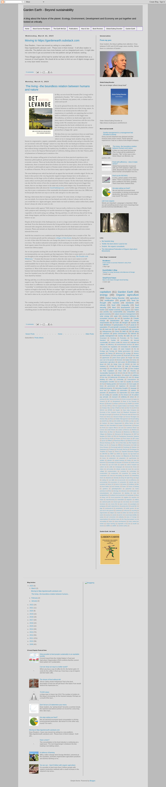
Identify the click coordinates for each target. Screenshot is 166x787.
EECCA (102, 410)
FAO (134, 364)
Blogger (92, 781)
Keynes (136, 425)
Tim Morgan (133, 449)
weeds (102, 525)
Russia (113, 445)
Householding (134, 418)
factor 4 (118, 484)
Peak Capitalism (108, 371)
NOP (135, 434)
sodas (101, 517)
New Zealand (134, 368)
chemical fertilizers (129, 316)
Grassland (103, 338)
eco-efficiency (132, 480)
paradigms (133, 504)
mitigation (113, 390)
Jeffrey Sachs (129, 423)
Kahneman (128, 425)
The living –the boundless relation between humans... (50, 594)
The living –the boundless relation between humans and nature (124, 147)
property (105, 347)
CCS (103, 405)
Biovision (109, 403)
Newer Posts (30, 334)
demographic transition (107, 381)
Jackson (104, 423)
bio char (104, 377)
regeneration (104, 512)
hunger (130, 357)
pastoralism (123, 390)
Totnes (117, 451)
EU (135, 349)
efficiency (111, 344)
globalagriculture (117, 488)
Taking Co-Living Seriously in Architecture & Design (119, 272)
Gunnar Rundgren (131, 416)
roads (118, 512)
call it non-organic (108, 201)
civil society (109, 469)
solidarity (121, 517)
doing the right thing (127, 477)
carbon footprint (132, 464)
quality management (107, 336)
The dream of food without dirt (50, 679)
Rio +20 (115, 443)
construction (114, 473)
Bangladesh (116, 401)
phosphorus (112, 392)
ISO (130, 331)
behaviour (103, 462)
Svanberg (126, 447)
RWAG (110, 440)
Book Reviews (98, 29)
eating (104, 480)
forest (101, 386)
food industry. (116, 486)
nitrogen (125, 323)
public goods (130, 508)
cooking (134, 473)
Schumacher (127, 445)
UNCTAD (104, 453)
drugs (137, 477)
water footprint (125, 349)
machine (134, 497)
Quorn (104, 440)
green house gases (118, 357)
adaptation (122, 458)
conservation (104, 473)
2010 (32, 641)
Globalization (114, 321)
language (133, 388)
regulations (114, 347)
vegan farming (110, 523)
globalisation (118, 325)
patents (133, 390)
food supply (133, 384)
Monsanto (118, 434)
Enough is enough (105, 414)
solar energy (104, 316)
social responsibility (131, 515)
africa (137, 331)
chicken (125, 342)
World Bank (135, 456)
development (125, 307)
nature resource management (125, 314)
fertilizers (131, 484)
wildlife (108, 525)
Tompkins (102, 451)
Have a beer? (44, 740)
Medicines (127, 432)
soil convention (111, 517)
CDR (108, 405)
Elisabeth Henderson (129, 412)
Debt (122, 408)
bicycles (119, 462)
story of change (131, 517)
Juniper (120, 425)
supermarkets (104, 519)
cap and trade (112, 464)
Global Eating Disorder (114, 29)
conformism (132, 471)
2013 (32, 632)
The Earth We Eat (59, 29)
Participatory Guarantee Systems (129, 436)
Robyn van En (104, 445)
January (34, 601)
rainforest (119, 510)
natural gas (116, 501)
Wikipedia (126, 456)
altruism (109, 460)
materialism (120, 499)
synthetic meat (114, 519)
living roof (105, 497)
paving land (125, 506)
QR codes (136, 438)
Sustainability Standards (107, 373)
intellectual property (106, 388)
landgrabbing (104, 495)
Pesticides (123, 338)
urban (110, 521)
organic (127, 310)
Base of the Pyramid (129, 401)
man (116, 329)
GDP (134, 336)
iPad (109, 491)
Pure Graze (126, 438)
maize (101, 499)
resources (135, 329)
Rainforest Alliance (119, 440)
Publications (73, 29)
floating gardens (111, 384)
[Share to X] (46, 72)
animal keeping (119, 460)
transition (126, 318)
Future (102, 416)
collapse (102, 344)
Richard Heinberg (105, 443)
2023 (32, 586)
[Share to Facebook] (49, 72)
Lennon (102, 429)
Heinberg (103, 366)
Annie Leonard (126, 399)
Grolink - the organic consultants (113, 246)
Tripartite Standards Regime (130, 451)
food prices (122, 384)
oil (127, 325)
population (103, 327)
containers (125, 473)
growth (123, 300)
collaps (102, 471)
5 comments (30, 324)
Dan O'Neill (115, 408)
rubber (124, 512)
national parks (106, 501)
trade (101, 325)
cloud (129, 469)
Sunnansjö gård (116, 447)
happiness (122, 386)
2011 (32, 638)
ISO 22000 (117, 421)
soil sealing (105, 395)
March (33, 588)
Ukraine (102, 456)
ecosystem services (107, 318)
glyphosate (105, 357)
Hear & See (85, 29)
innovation (133, 386)
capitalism (105, 291)
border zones (135, 462)
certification (109, 300)
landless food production (117, 495)
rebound (126, 510)
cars (130, 377)
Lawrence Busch (131, 427)
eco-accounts (121, 480)
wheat (132, 397)
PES (115, 436)
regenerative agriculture (107, 362)
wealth (135, 523)
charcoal (127, 467)
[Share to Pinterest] (51, 72)
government (111, 386)
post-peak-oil (109, 508)
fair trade (116, 323)
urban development (120, 521)
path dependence (113, 506)
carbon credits (115, 342)
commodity (120, 379)
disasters (108, 477)
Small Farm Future (109, 278)
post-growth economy (118, 327)
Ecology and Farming (107, 351)
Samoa (110, 353)
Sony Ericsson (104, 447)
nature (136, 310)
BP (109, 401)
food (113, 305)
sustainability (117, 312)
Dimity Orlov (117, 364)
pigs (101, 508)
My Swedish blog (108, 241)
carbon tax (103, 467)
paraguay (103, 506)
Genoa (108, 416)
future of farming (134, 486)
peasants (103, 392)
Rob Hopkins (133, 443)
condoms (123, 471)
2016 (32, 623)
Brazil (101, 364)
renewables (124, 347)
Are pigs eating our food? (121, 188)
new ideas (126, 501)
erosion (136, 381)
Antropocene (107, 331)
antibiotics (136, 375)
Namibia (102, 436)
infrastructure (117, 493)
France (135, 414)
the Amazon (125, 395)
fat (103, 384)
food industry (106, 355)
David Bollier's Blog (110, 270)
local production (116, 497)
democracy (119, 353)
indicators (124, 491)
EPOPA (110, 410)
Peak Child (122, 371)
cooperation (103, 475)
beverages (111, 462)
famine (125, 484)
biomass (123, 377)
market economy (115, 310)
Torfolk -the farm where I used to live (114, 244)
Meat (114, 307)
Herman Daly (104, 418)
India (126, 366)
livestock (119, 360)
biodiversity (113, 377)
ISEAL (119, 366)
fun (101, 329)
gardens (105, 488)
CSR (108, 364)
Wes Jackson (117, 456)
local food (103, 390)
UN (119, 373)
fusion (124, 486)
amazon (126, 375)
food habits (105, 486)
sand (135, 512)
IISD (110, 421)
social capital (134, 392)
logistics (126, 497)
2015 (32, 626)
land (134, 493)
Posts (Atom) (38, 338)
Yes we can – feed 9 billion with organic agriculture (57, 765)
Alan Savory (110, 399)
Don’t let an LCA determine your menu (53, 705)
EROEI (127, 364)
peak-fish (134, 506)
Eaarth (118, 410)
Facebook (116, 414)
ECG (135, 408)
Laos (122, 427)
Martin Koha (103, 432)
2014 (32, 629)
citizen (102, 469)
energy (104, 294)
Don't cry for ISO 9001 (120, 176)
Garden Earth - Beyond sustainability (48, 10)
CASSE (136, 403)
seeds (114, 515)
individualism (133, 491)
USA (123, 373)
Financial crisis (126, 414)
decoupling (118, 475)
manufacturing (110, 499)
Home (27, 29)
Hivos (111, 418)
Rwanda (133, 371)
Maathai (134, 429)
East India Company (129, 410)
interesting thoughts (121, 388)
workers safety (123, 525)
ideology (116, 491)
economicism (104, 482)
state (128, 336)
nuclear (133, 323)
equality (128, 381)
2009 (32, 644)
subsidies (115, 395)
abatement (112, 458)
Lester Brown (111, 429)
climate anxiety (120, 469)
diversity (116, 477)
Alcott (118, 399)
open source (123, 504)
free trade (136, 355)
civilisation (133, 342)
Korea (104, 427)
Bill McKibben (132, 362)
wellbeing (124, 397)
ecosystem (132, 327)
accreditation (125, 340)
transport (115, 397)
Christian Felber (134, 405)
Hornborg (113, 338)
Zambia (113, 340)
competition (131, 312)
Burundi (122, 403)
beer (135, 460)
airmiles (102, 460)
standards (130, 303)
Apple (135, 399)
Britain (116, 403)
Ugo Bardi (133, 453)
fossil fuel (127, 355)
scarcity (107, 515)
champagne (118, 467)
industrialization (104, 493)
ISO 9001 (126, 421)
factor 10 (110, 484)
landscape (130, 495)
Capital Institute (122, 405)
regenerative (123, 392)
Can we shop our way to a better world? (54, 667)
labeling (127, 493)
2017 (32, 620)
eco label (120, 381)
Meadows (118, 432)
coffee (111, 379)
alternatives (117, 375)
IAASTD (104, 421)
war (129, 523)
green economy (105, 314)
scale (101, 515)
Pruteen (118, 438)
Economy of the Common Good (110, 412)
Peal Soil (104, 438)
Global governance (124, 351)
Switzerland (103, 449)
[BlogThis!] (44, 72)
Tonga (110, 451)
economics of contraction (118, 482)
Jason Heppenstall (116, 423)
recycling (134, 510)
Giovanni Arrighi (118, 416)
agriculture (134, 298)
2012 (32, 635)
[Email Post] (37, 72)
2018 (32, 617)
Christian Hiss (106, 408)
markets (116, 303)
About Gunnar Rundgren (41, 29)
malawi (127, 360)
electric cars (133, 482)
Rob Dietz (123, 443)
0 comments (30, 72)
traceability (103, 521)
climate (103, 305)
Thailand (111, 449)
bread (104, 464)
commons (106, 334)
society (120, 336)
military (137, 499)
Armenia (102, 401)
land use (108, 329)
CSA (113, 405)
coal (135, 469)
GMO (124, 331)
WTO (135, 373)
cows (111, 475)
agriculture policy (105, 375)
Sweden (134, 447)
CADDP (129, 403)
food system (117, 355)
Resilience (106, 261)
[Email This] (41, 72)
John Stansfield (111, 425)
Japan (127, 321)
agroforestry (132, 458)
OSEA (109, 436)
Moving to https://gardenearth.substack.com (52, 40)
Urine (108, 456)
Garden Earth (130, 29)
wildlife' (114, 525)
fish (138, 484)
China (117, 331)
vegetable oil (121, 523)
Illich (132, 421)
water (116, 316)
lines (137, 495)
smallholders (135, 347)
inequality (125, 305)
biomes (126, 462)
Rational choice (132, 440)
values (115, 349)
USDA (118, 453)
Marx (111, 432)
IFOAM (111, 366)
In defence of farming (47, 752)
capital (122, 464)
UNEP (112, 453)
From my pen (105, 40)
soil (118, 318)
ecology (128, 353)
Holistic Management (122, 418)
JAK (137, 421)
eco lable (112, 480)
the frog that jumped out (129, 519)
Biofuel (108, 325)
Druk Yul (129, 408)
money (134, 360)
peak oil (133, 325)
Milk (126, 368)
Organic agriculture (127, 294)
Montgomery (127, 434)
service (121, 515)
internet (133, 334)
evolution (102, 484)
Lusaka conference (123, 429)
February (34, 598)
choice (135, 467)
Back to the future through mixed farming (115, 280)
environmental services (124, 344)
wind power (121, 362)
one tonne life (112, 504)
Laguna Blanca (113, 427)
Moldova (109, 434)
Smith (135, 445)
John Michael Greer (116, 368)
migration (129, 499)
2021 (32, 608)
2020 (32, 611)
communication (112, 471)
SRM (119, 445)
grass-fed (128, 488)
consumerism (131, 379)
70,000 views (44, 692)
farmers (136, 353)
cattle (110, 467)
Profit (111, 438)
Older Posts (90, 334)
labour (137, 344)
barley (129, 460)
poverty (106, 312)
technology (106, 349)
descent (127, 475)
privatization (119, 508)
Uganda (125, 453)
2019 (32, 614)
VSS (129, 373)
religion (112, 512)
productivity (125, 329)
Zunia (104, 458)
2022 (32, 605)
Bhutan (102, 403)
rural (130, 512)
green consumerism (120, 334)
